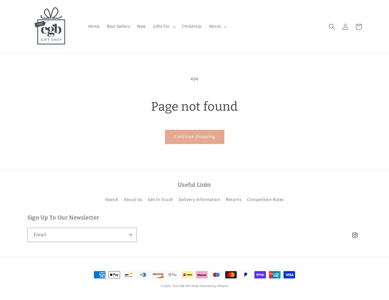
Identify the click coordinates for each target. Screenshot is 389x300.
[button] (164, 26)
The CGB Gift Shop (185, 286)
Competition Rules (265, 200)
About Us (133, 200)
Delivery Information (199, 200)
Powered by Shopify (214, 286)
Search (112, 200)
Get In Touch (160, 200)
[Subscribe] (129, 235)
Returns (233, 200)
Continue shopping (194, 136)
